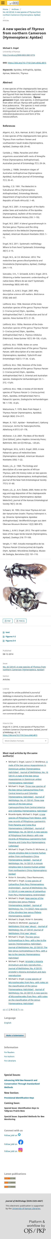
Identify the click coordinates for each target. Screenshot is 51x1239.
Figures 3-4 (11, 640)
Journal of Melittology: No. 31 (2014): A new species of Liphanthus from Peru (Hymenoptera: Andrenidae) (27, 891)
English (7, 1022)
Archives (15, 9)
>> (22, 1009)
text (8, 632)
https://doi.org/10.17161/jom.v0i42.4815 (27, 62)
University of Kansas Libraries (26, 1208)
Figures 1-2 (11, 636)
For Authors (9, 1056)
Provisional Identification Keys (19, 1097)
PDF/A (22, 621)
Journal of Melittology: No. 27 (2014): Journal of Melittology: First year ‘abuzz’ (27, 930)
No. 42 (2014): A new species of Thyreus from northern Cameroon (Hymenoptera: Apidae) (22, 13)
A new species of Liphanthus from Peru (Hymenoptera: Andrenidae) (26, 884)
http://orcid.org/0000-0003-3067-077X (19, 55)
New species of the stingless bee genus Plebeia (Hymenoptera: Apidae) (25, 902)
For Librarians (10, 1060)
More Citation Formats (14, 741)
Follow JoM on (11, 1135)
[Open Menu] (3, 3)
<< (4, 1009)
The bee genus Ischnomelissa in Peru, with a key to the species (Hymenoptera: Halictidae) (27, 940)
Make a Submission (15, 1035)
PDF (9, 621)
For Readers (9, 1052)
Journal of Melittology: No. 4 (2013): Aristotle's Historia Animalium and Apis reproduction (27, 972)
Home (5, 9)
